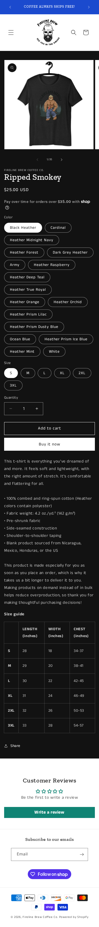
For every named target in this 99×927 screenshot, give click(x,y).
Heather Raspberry (52, 265)
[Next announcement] (89, 7)
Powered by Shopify (74, 917)
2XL (82, 373)
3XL (13, 385)
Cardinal (58, 227)
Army (15, 265)
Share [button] (15, 746)
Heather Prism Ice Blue (66, 339)
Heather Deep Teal (27, 277)
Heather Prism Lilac (28, 314)
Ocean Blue (20, 339)
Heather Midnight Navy (31, 240)
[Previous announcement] (10, 7)
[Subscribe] (82, 854)
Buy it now (49, 444)
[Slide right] (62, 160)
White (54, 351)
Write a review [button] (49, 812)
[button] (11, 32)
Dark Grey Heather (70, 252)
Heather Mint (22, 351)
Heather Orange (24, 302)
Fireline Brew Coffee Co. (40, 917)
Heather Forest (24, 252)
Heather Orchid (68, 302)
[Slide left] (37, 160)
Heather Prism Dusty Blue (34, 327)
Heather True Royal (28, 289)
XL (62, 373)
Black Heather (23, 227)
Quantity (11, 397)
